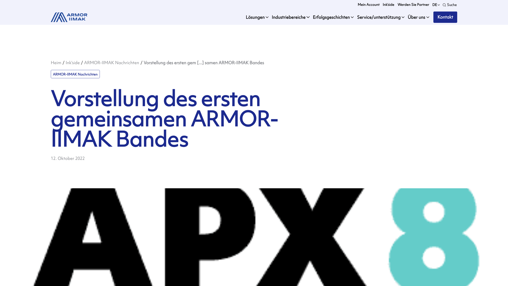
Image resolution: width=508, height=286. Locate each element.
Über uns (416, 17)
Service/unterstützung (379, 17)
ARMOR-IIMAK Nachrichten (111, 63)
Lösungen (255, 17)
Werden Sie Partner (413, 4)
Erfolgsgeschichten (331, 17)
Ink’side (388, 4)
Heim (56, 63)
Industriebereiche (289, 17)
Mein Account (369, 4)
